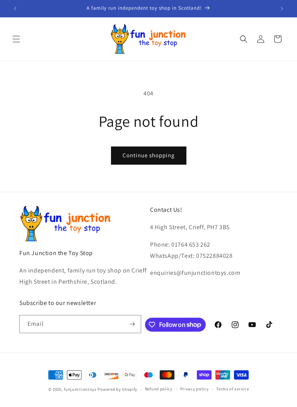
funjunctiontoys (80, 389)
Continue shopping (149, 155)
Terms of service (232, 389)
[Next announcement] (281, 8)
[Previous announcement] (15, 8)
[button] (16, 39)
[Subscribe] (132, 324)
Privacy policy (194, 389)
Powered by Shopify (117, 389)
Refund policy (158, 389)
